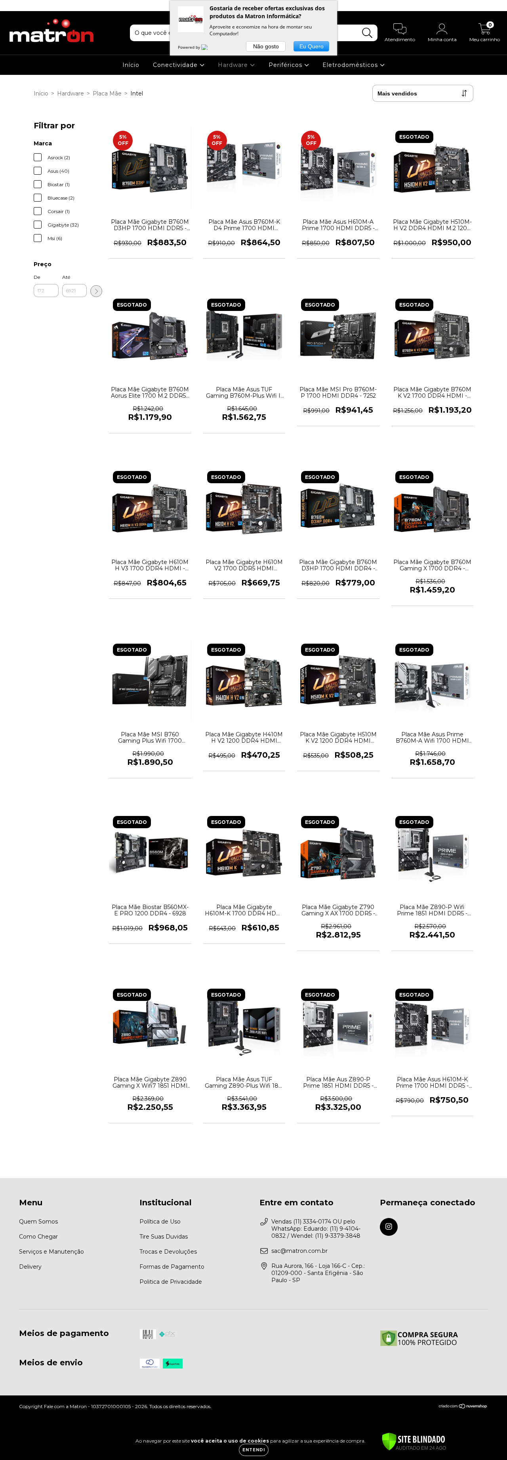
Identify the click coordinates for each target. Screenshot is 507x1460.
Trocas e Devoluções (168, 1251)
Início (130, 65)
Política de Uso (160, 1221)
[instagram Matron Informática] (11, 5)
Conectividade (176, 65)
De (37, 277)
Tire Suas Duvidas (163, 1236)
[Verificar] (413, 1442)
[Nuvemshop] (463, 1407)
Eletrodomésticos (351, 65)
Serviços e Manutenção (51, 1251)
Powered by (189, 47)
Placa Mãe (107, 93)
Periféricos (286, 65)
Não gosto (266, 46)
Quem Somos (38, 1221)
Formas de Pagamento (171, 1266)
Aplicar (96, 291)
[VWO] (209, 47)
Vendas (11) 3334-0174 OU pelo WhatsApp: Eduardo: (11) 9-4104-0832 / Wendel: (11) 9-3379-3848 (315, 1228)
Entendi (253, 1449)
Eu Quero (311, 46)
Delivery (30, 1266)
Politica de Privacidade (170, 1281)
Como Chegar (38, 1236)
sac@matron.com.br (299, 1250)
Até (66, 277)
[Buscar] (367, 33)
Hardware (234, 65)
